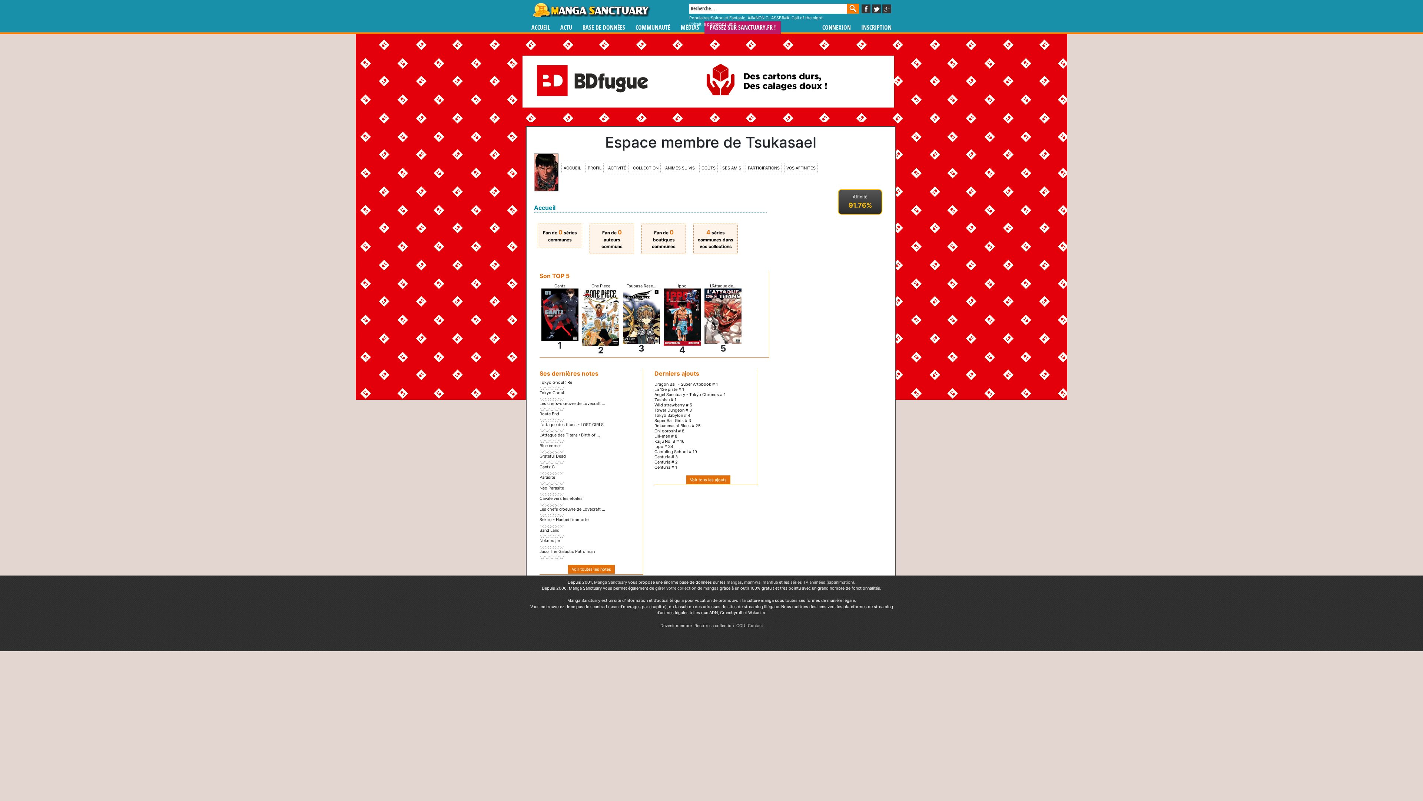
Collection (646, 168)
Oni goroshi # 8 (669, 431)
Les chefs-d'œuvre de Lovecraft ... (572, 403)
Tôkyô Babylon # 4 (672, 415)
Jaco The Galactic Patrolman (567, 551)
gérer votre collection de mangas (687, 588)
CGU (740, 625)
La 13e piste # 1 (669, 389)
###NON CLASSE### (768, 17)
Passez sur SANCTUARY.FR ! (743, 27)
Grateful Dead (553, 456)
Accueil (540, 27)
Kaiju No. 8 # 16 (669, 441)
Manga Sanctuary (610, 582)
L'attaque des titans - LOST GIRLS (572, 424)
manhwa (752, 582)
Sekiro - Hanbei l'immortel (565, 519)
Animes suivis (680, 168)
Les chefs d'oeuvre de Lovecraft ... (572, 509)
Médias (690, 27)
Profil (594, 168)
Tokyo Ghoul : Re (556, 382)
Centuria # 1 (665, 467)
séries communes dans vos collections (715, 239)
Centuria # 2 (666, 462)
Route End (549, 413)
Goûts (708, 168)
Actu (566, 27)
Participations (764, 168)
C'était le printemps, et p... (714, 24)
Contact (755, 625)
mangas (734, 582)
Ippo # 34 (663, 446)
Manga (591, 10)
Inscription (876, 27)
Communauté (653, 27)
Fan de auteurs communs (612, 239)
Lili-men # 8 (665, 436)
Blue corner (550, 445)
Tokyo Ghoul (552, 392)
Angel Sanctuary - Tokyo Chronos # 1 (690, 394)
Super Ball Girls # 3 (672, 420)
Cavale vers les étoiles (561, 498)
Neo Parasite (552, 488)
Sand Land (550, 530)
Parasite (547, 477)
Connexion (836, 27)
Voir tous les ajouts (708, 479)
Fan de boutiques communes (664, 239)
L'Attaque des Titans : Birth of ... (570, 435)
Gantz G (547, 466)
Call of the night (807, 17)
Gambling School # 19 (675, 451)
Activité (617, 168)
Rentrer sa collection (714, 625)
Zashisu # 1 (665, 399)
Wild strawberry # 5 (673, 405)
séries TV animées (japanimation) (822, 582)
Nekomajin (550, 540)
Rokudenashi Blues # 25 (677, 425)
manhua (770, 582)
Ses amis (731, 168)
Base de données (604, 27)
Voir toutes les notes (591, 569)
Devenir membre (676, 625)
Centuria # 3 (666, 456)
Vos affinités (801, 168)
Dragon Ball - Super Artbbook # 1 (686, 384)
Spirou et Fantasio (728, 17)
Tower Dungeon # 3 (673, 410)
